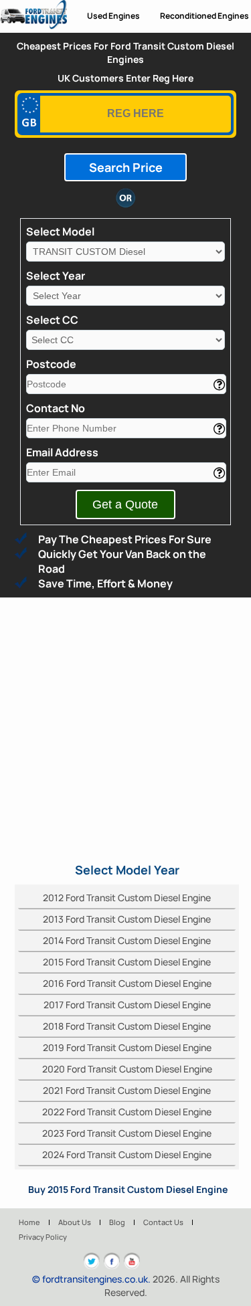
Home (29, 1222)
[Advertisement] (125, 729)
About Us (74, 1222)
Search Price (126, 167)
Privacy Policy (43, 1237)
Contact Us (163, 1222)
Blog (117, 1222)
